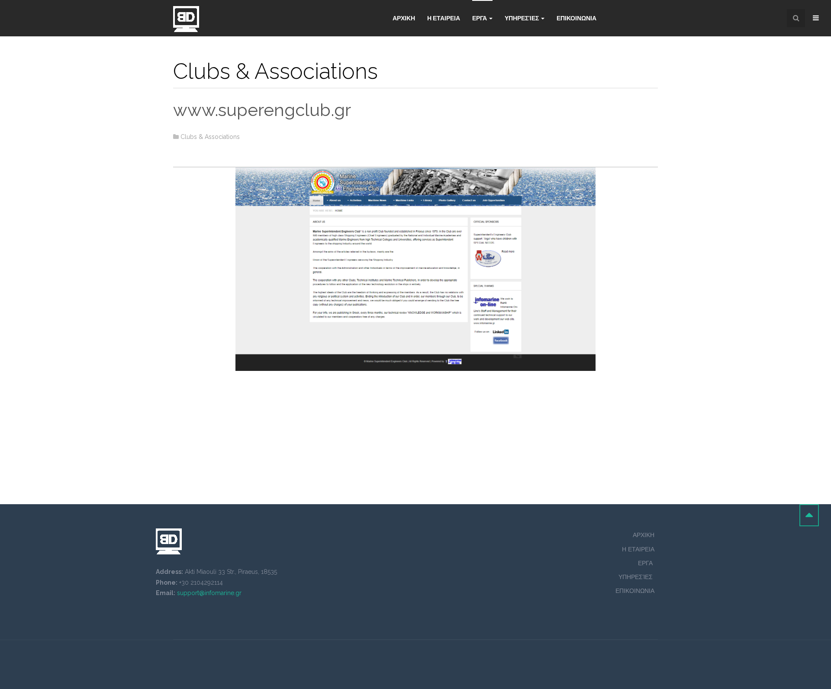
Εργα (480, 18)
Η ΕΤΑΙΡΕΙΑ (443, 18)
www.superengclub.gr (262, 110)
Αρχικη (404, 18)
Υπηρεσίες (522, 18)
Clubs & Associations (210, 136)
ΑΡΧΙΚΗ (643, 534)
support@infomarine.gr (209, 592)
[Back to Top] (809, 515)
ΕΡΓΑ (646, 563)
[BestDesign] (186, 19)
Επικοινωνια (576, 18)
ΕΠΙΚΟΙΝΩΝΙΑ (634, 590)
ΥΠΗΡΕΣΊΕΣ (636, 576)
